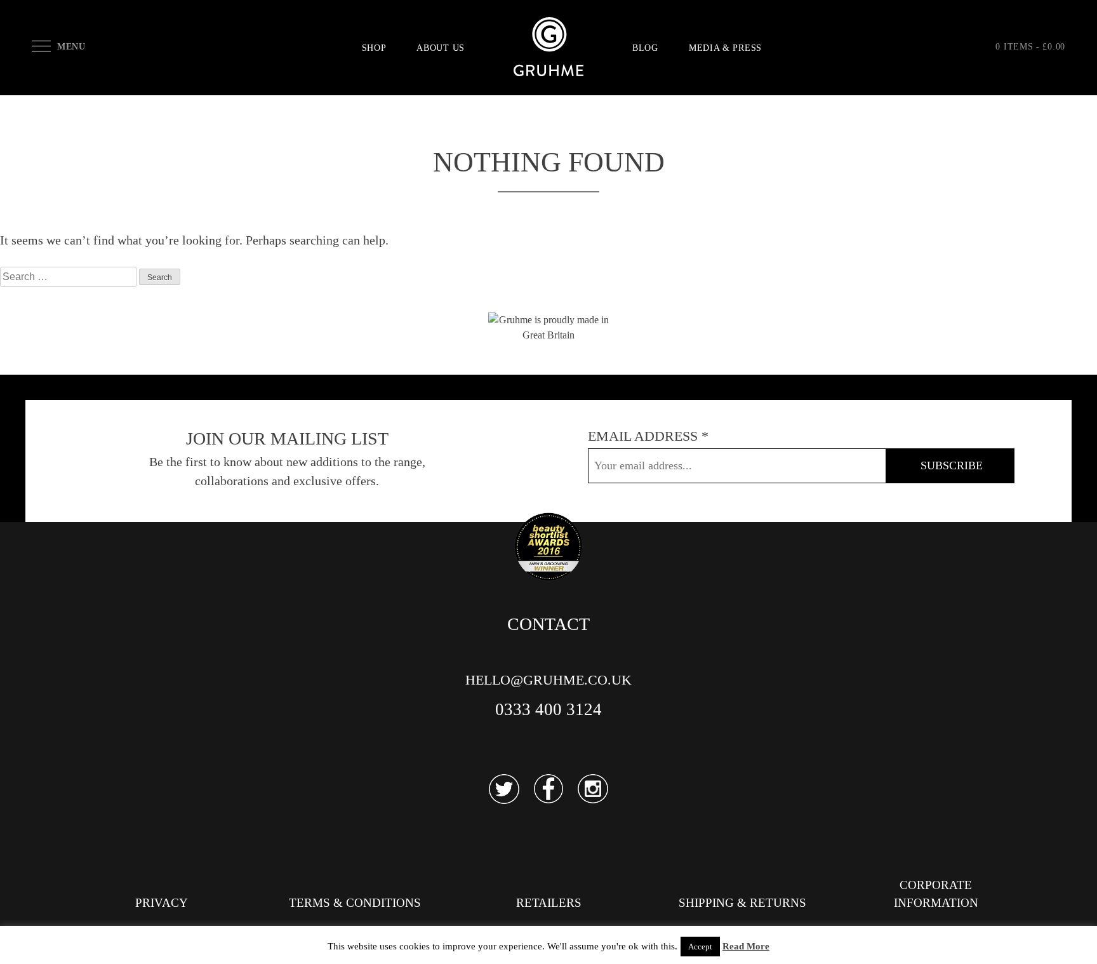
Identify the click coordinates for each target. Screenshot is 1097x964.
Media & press (725, 48)
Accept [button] (700, 946)
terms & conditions (355, 902)
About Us (440, 48)
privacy (161, 902)
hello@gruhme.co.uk (548, 680)
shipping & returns (742, 902)
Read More (745, 946)
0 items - (1030, 46)
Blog (645, 48)
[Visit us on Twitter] (504, 789)
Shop (374, 48)
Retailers (549, 902)
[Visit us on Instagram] (593, 789)
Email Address (648, 436)
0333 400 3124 (548, 709)
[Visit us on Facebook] (548, 789)
